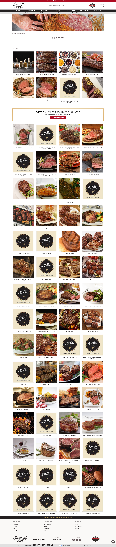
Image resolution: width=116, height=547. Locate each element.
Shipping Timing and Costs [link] (18, 530)
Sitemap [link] (89, 545)
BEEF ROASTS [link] (44, 10)
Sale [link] (90, 12)
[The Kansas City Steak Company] (20, 539)
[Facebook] (77, 540)
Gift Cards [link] (77, 528)
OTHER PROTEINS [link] (71, 10)
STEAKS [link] (18, 10)
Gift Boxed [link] (42, 12)
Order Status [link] (15, 524)
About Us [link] (76, 524)
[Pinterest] (80, 540)
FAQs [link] (14, 528)
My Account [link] (46, 530)
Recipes (17, 33)
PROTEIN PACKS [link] (31, 10)
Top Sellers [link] (28, 12)
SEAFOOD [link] (58, 10)
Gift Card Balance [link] (47, 528)
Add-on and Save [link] (75, 12)
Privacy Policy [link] (84, 545)
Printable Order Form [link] (79, 530)
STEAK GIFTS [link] (97, 10)
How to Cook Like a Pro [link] (48, 524)
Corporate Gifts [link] (58, 12)
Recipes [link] (45, 526)
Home (13, 33)
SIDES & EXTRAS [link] (84, 10)
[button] (113, 541)
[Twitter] (73, 540)
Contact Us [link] (15, 526)
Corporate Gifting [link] (78, 526)
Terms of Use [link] (78, 545)
